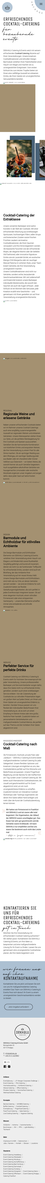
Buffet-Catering (8, 1106)
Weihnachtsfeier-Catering (12, 1093)
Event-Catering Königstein (12, 1171)
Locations (34, 1143)
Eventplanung (8, 1081)
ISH (15, 1127)
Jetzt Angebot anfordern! (18, 1007)
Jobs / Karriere (8, 1143)
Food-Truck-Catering (10, 1111)
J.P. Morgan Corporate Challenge (26, 1081)
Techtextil (6, 1129)
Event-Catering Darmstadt (12, 1166)
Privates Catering (9, 1090)
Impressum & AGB (9, 1141)
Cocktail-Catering (22, 1106)
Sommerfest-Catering (24, 1090)
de (5, 1062)
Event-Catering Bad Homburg (13, 1164)
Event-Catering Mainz (30, 1171)
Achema (15, 1125)
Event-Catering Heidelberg (12, 1155)
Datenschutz (22, 1141)
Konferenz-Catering (24, 1085)
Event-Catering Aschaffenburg (13, 1162)
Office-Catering (22, 1088)
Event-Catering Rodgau (31, 1174)
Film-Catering (20, 1083)
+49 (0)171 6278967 (12, 1056)
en (8, 1062)
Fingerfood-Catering (21, 1109)
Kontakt (18, 1143)
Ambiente (6, 1125)
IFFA (20, 1127)
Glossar (26, 1143)
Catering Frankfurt (9, 1176)
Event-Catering (8, 1083)
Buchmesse (7, 1127)
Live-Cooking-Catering (10, 1113)
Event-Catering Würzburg (11, 1159)
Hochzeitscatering (9, 1085)
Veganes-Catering (27, 1113)
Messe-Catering (8, 1088)
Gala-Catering (24, 1111)
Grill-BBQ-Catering (23, 1104)
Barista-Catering (8, 1104)
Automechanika (25, 1125)
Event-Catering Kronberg (11, 1169)
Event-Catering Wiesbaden (12, 1157)
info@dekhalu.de (11, 1053)
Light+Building (29, 1127)
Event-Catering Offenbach (12, 1174)
